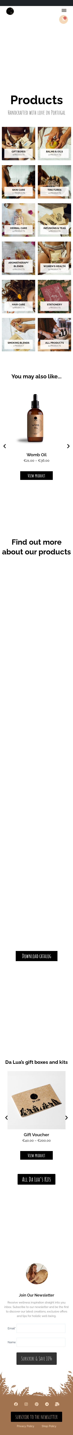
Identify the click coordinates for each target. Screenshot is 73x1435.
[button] (4, 446)
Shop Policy (49, 1426)
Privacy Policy (25, 1426)
